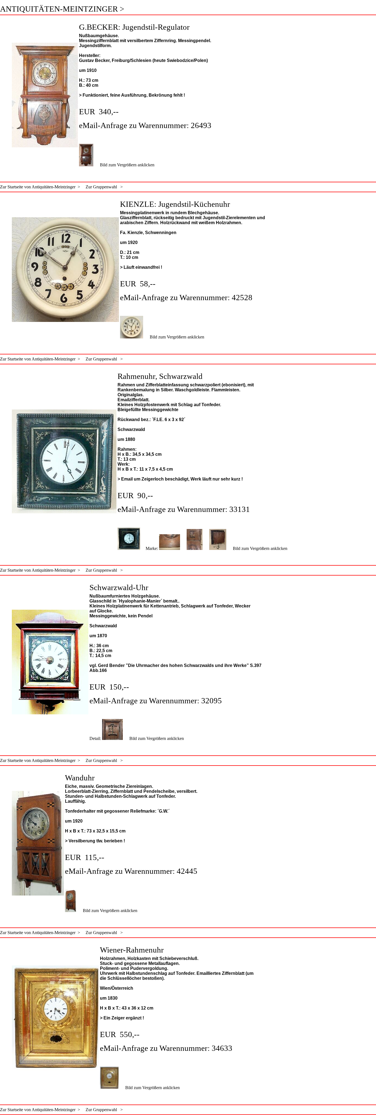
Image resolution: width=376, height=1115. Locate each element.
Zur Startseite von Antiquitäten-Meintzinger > (40, 187)
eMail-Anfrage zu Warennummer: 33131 (184, 509)
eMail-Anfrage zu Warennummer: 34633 (166, 1048)
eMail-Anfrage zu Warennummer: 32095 (155, 700)
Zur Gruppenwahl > (101, 187)
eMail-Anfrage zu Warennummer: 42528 (186, 297)
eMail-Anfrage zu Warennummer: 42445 (131, 871)
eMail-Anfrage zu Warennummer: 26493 (145, 125)
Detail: (95, 738)
